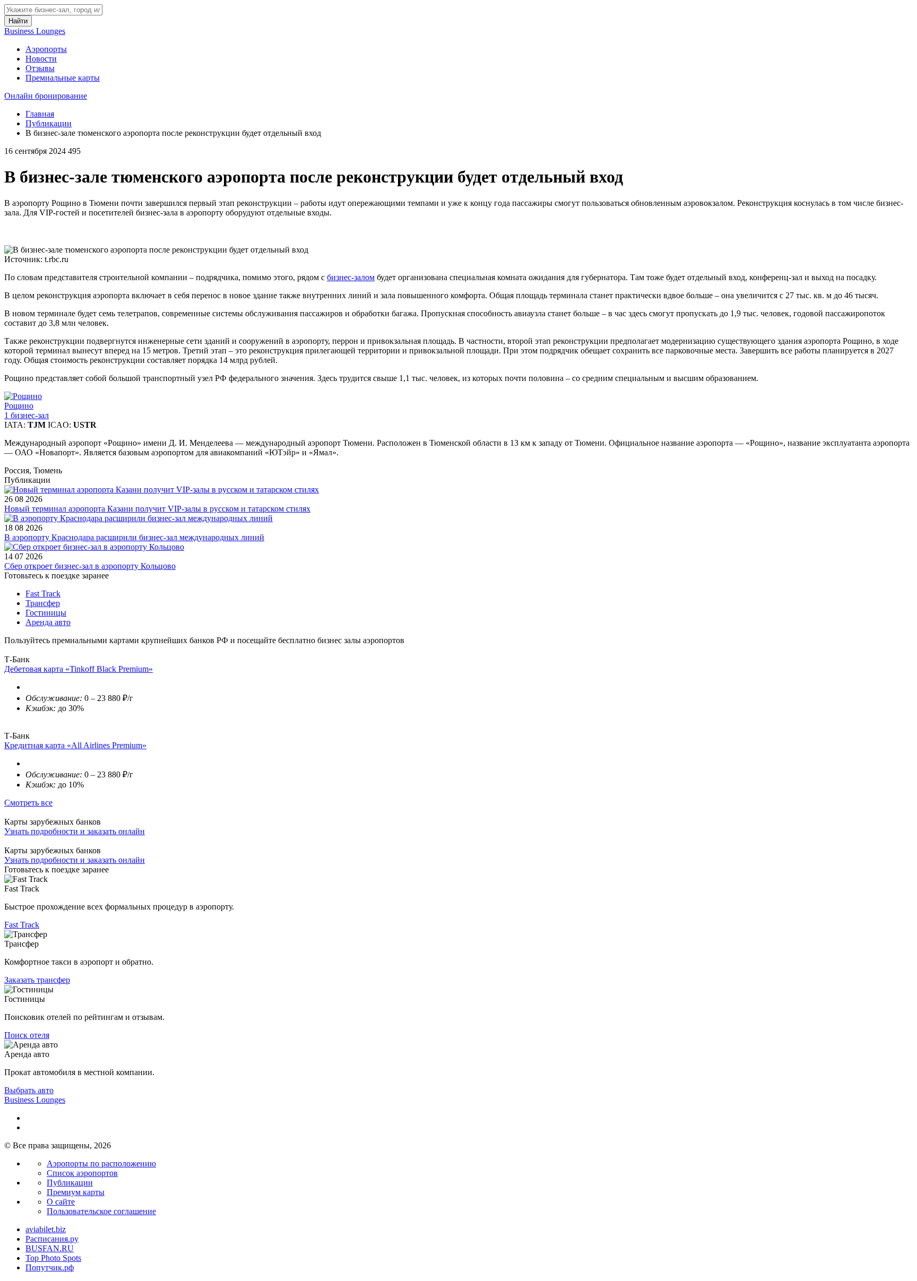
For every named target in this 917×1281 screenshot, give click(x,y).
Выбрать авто (29, 1090)
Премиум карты (76, 1192)
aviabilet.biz (45, 1229)
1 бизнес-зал (26, 415)
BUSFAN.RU (49, 1248)
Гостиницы (45, 612)
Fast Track (42, 593)
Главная (39, 113)
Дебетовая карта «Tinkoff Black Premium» (78, 668)
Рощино (18, 405)
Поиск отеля (26, 1035)
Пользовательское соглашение (101, 1211)
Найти (18, 21)
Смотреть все (28, 802)
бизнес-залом (351, 277)
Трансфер (42, 603)
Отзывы (40, 68)
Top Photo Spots (53, 1257)
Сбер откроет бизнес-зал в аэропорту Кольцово (90, 565)
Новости (41, 58)
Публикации (48, 123)
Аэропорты (46, 49)
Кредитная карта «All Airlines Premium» (75, 745)
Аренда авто (48, 622)
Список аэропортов (82, 1173)
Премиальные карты (62, 77)
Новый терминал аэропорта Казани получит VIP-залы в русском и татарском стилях (157, 508)
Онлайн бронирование (45, 95)
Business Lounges (34, 31)
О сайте (61, 1201)
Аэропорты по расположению (101, 1163)
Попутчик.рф (49, 1267)
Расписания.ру (52, 1238)
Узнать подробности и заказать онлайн (74, 831)
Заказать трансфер (37, 979)
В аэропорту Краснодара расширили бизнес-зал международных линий (134, 537)
